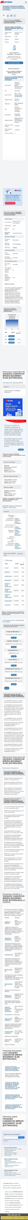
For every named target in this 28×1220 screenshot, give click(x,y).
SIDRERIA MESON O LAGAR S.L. (9, 1032)
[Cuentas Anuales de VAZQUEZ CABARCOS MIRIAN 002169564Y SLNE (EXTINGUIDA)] (14, 15)
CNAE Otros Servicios (9, 1166)
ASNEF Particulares (8, 1154)
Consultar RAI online (8, 1151)
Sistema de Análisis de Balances (11, 1152)
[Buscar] (26, 2)
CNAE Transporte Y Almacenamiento (12, 1165)
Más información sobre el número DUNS (18, 95)
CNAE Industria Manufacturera (10, 1161)
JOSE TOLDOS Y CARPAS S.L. (8, 1019)
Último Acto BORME (7, 233)
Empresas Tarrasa (8, 1171)
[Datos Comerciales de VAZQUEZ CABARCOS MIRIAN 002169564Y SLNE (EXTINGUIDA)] (8, 15)
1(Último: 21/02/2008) (18, 527)
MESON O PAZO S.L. (8, 970)
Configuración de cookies (16, 1187)
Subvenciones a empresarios (10, 1150)
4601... (16, 93)
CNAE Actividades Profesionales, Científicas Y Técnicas (13, 1163)
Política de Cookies (6, 1187)
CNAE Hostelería (8, 1160)
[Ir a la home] (6, 2)
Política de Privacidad (16, 1185)
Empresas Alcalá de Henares (10, 1175)
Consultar (18, 244)
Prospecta (20, 1149)
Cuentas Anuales (8, 1155)
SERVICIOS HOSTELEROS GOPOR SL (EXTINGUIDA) (8, 1009)
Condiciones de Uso (7, 1185)
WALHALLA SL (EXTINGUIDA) (8, 996)
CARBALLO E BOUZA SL (8, 922)
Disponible (11, 336)
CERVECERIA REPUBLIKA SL (8, 939)
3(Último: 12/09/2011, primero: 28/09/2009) (18, 532)
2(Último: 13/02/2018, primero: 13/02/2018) (18, 546)
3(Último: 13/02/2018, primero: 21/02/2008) (18, 521)
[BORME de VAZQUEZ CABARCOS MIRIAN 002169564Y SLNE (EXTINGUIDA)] (11, 15)
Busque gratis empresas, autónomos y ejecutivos (12, 1140)
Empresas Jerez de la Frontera (10, 1172)
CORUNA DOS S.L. (9, 954)
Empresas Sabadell (8, 1174)
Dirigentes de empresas (9, 1149)
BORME (14, 1154)
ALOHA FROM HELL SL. (8, 1040)
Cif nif (16, 1149)
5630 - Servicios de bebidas (19, 103)
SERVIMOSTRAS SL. (8, 984)
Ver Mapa (17, 34)
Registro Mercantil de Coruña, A (19, 118)
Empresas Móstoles (17, 1174)
